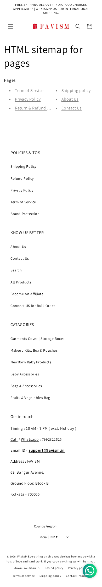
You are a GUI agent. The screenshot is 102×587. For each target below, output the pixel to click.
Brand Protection (25, 213)
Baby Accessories (24, 374)
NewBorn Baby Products (31, 362)
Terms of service (24, 576)
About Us (70, 99)
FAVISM (22, 556)
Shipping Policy (23, 166)
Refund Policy (22, 178)
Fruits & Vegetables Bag (30, 397)
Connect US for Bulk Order (32, 305)
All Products (20, 282)
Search (16, 270)
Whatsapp (30, 439)
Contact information (80, 576)
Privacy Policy (28, 99)
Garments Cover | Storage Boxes (37, 338)
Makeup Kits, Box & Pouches (34, 350)
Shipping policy (76, 90)
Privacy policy (78, 568)
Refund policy (54, 568)
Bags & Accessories (26, 385)
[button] (10, 26)
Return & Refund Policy (36, 108)
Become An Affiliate (26, 294)
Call (14, 439)
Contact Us (71, 108)
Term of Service (29, 90)
